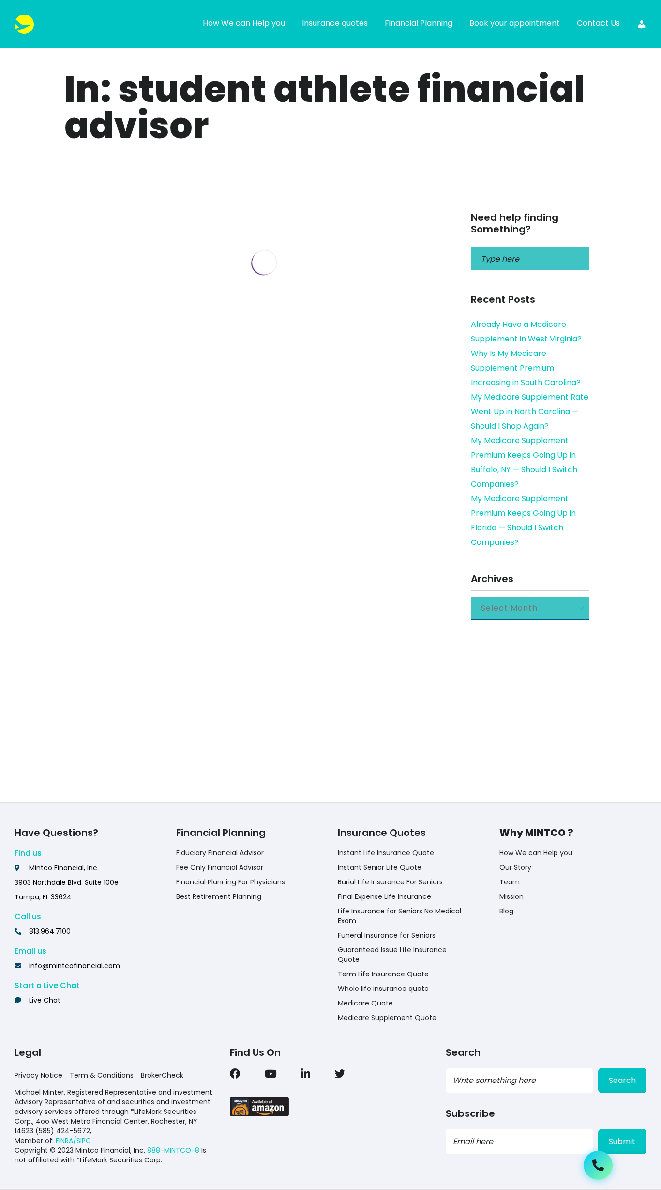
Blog (506, 911)
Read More (145, 772)
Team (509, 882)
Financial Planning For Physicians (230, 882)
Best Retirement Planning (218, 896)
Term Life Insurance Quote (383, 974)
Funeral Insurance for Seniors (387, 935)
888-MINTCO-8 (173, 1150)
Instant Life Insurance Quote (386, 853)
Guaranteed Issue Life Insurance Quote (392, 954)
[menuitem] (641, 24)
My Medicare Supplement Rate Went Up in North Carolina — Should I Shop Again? (529, 411)
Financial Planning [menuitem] (418, 23)
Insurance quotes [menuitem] (335, 23)
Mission (511, 896)
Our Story (515, 867)
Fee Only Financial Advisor (219, 867)
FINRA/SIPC (73, 1140)
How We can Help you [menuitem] (244, 23)
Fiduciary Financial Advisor (220, 853)
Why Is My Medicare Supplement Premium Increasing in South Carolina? (526, 368)
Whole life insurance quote (383, 988)
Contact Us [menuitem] (598, 23)
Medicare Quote (365, 1003)
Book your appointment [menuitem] (514, 23)
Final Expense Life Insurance (384, 896)
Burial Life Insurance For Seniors (390, 882)
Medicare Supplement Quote (387, 1017)
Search (622, 1080)
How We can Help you (535, 853)
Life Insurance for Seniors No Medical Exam (399, 916)
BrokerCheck (162, 1075)
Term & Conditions (102, 1075)
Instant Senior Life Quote (379, 867)
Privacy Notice (38, 1075)
